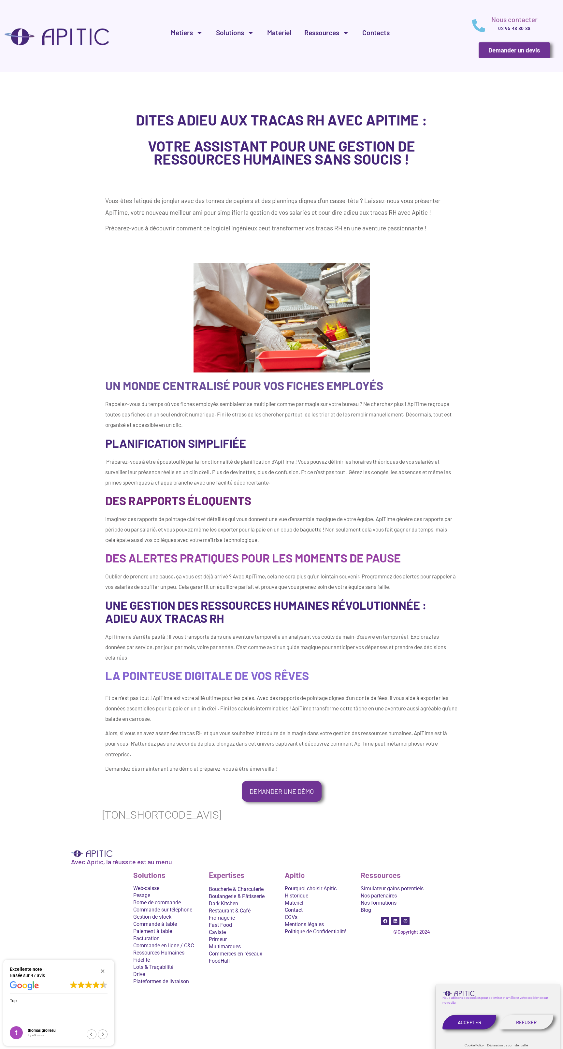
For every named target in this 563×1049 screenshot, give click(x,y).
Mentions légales (304, 924)
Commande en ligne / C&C (163, 945)
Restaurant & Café (230, 911)
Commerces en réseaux (235, 954)
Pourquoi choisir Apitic (311, 888)
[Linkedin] (395, 921)
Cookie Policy (474, 1045)
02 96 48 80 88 (514, 28)
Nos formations (379, 903)
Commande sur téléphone (162, 910)
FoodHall (219, 961)
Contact (294, 910)
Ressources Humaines (158, 953)
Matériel (279, 32)
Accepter (469, 1022)
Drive (139, 974)
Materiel (294, 903)
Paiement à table (152, 931)
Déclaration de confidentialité (507, 1045)
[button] (103, 971)
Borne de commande (157, 902)
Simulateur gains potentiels (392, 888)
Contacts (376, 32)
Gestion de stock (152, 917)
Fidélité (141, 960)
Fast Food (220, 925)
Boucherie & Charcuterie (236, 889)
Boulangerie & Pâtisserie (237, 896)
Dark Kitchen (223, 903)
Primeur (218, 939)
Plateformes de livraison (161, 981)
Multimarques (225, 946)
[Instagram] (405, 921)
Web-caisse (146, 888)
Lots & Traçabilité (153, 967)
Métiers (182, 32)
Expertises (226, 875)
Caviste (217, 932)
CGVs (291, 917)
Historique (296, 896)
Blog (366, 910)
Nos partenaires (379, 896)
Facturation (146, 938)
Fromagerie (222, 918)
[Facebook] (385, 921)
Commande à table (155, 924)
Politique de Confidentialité (315, 931)
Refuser (526, 1022)
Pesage (141, 895)
